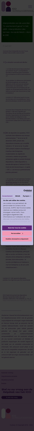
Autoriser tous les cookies (17, 228)
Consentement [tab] (7, 196)
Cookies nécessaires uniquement (17, 239)
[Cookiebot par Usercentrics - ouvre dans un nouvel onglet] (24, 191)
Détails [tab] (17, 196)
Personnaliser (16, 233)
